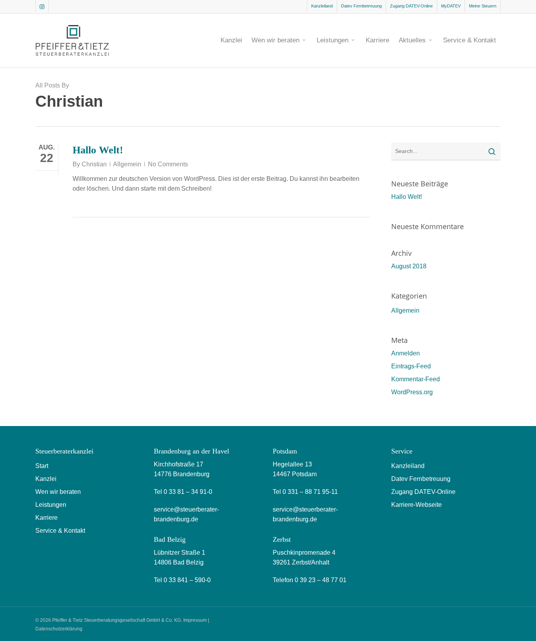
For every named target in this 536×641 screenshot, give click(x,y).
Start (41, 466)
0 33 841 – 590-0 (187, 580)
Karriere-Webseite (416, 504)
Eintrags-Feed (411, 366)
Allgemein (127, 164)
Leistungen (50, 504)
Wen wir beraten (58, 491)
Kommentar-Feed (415, 379)
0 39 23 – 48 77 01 (320, 580)
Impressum (195, 620)
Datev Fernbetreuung (420, 478)
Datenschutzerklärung (58, 629)
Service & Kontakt (60, 530)
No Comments (168, 164)
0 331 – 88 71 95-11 (310, 491)
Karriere (46, 517)
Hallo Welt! (98, 150)
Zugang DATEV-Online (423, 491)
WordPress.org (412, 392)
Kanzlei (46, 478)
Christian (94, 164)
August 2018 (409, 266)
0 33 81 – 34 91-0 (188, 491)
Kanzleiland (408, 466)
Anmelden (405, 353)
